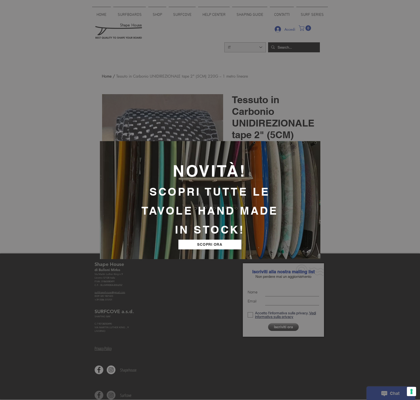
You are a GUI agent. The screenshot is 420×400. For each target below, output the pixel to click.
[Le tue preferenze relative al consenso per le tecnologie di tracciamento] (411, 391)
